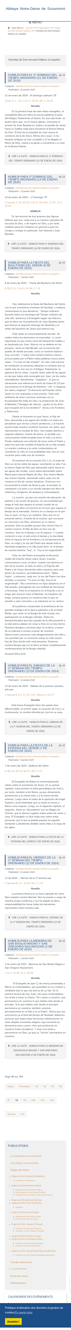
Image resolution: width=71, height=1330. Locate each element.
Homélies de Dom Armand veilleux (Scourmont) (34, 1195)
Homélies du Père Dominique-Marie (29, 1243)
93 (37, 1086)
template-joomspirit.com (70, 1284)
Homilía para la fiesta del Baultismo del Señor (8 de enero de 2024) (29, 265)
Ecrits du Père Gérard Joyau (27, 1219)
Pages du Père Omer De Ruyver (27, 1203)
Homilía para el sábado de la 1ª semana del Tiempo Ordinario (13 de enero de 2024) (33, 668)
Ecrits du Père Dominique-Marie (28, 1246)
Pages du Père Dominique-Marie (27, 1239)
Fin (22, 1114)
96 (60, 1086)
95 (52, 1086)
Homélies (19, 1207)
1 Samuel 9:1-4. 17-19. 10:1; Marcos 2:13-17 (29, 695)
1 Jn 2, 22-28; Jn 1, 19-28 (19, 973)
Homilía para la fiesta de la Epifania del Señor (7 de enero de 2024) (30, 748)
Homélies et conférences (25, 1180)
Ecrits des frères (19, 1276)
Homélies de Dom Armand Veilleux (29, 1190)
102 (52, 1100)
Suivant (11, 1114)
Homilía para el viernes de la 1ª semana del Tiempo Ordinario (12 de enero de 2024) (33, 860)
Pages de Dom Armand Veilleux (26, 1186)
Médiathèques (18, 1283)
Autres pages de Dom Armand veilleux (31, 1192)
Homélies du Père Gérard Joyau (28, 1217)
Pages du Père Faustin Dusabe (26, 1236)
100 (33, 1100)
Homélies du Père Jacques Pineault (30, 1231)
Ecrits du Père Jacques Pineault (28, 1228)
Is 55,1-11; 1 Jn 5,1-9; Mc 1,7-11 (22, 288)
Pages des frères (20, 1170)
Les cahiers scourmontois (24, 1163)
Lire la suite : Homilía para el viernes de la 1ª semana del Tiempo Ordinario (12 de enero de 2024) (36, 922)
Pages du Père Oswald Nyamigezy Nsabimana (34, 1251)
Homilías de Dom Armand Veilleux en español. (37, 86)
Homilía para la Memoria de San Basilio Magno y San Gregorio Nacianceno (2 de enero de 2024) (30, 945)
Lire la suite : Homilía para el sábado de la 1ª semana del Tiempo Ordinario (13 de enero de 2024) (36, 726)
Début (10, 1086)
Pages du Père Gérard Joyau (25, 1212)
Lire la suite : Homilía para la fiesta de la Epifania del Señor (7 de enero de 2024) (37, 839)
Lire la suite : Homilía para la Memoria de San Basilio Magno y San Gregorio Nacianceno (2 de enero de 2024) (37, 1050)
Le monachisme (19, 1269)
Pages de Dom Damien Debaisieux (28, 1176)
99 (24, 1100)
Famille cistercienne (21, 1262)
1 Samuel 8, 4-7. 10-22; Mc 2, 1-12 (24, 883)
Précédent (24, 1086)
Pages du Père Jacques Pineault (27, 1224)
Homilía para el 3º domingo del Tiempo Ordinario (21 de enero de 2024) (33, 77)
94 (44, 1086)
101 (42, 1100)
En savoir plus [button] (23, 1312)
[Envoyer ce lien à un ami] (63, 74)
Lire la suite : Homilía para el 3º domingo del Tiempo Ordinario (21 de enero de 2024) (36, 158)
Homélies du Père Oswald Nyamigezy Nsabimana (35, 1255)
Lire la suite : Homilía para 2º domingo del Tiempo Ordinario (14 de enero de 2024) (37, 246)
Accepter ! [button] (13, 1321)
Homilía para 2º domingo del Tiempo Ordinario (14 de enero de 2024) (33, 179)
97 (8, 1100)
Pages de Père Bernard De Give (27, 1200)
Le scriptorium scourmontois (26, 1156)
